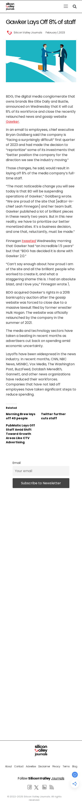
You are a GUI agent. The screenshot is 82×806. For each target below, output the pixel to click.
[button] (66, 6)
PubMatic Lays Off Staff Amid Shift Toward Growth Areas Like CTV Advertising (20, 433)
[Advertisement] (41, 664)
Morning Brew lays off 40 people (20, 416)
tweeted (29, 240)
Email (17, 463)
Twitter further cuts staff (53, 416)
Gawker (12, 121)
